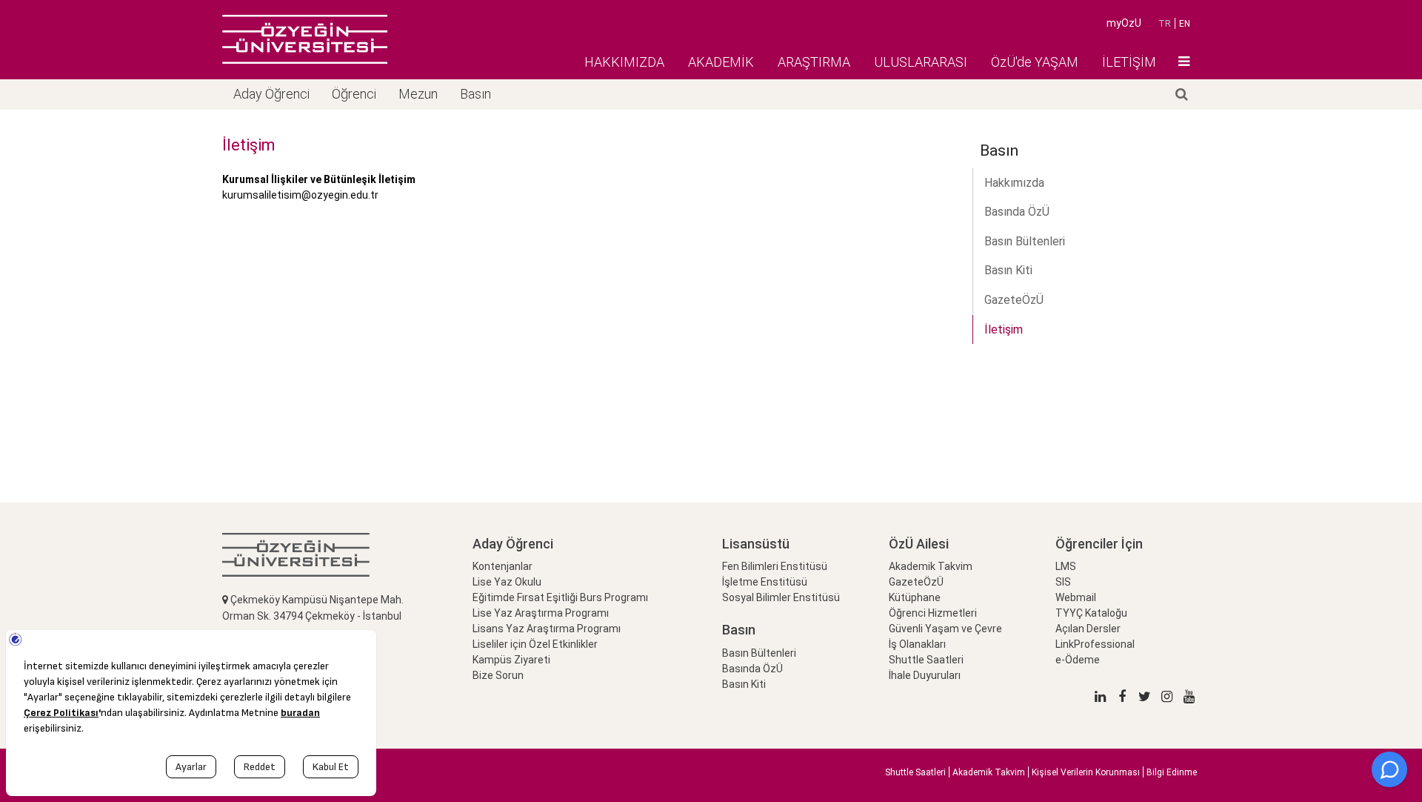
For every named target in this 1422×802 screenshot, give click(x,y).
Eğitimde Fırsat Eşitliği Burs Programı (560, 597)
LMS (1065, 566)
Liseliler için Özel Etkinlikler (535, 644)
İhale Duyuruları (925, 675)
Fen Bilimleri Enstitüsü (774, 566)
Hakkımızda (1014, 183)
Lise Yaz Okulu (507, 582)
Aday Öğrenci (271, 94)
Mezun (418, 94)
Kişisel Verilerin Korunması (1086, 772)
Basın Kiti (1008, 270)
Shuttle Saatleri (926, 660)
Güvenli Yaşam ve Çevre (945, 628)
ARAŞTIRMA (814, 62)
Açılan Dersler (1088, 628)
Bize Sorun (498, 675)
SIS (1063, 582)
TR (1164, 24)
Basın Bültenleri (1024, 241)
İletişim (1003, 329)
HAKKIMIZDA (624, 62)
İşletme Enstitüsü (764, 582)
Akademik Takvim (930, 566)
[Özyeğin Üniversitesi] (304, 39)
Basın (475, 94)
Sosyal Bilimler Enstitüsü (781, 597)
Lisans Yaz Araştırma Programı (547, 628)
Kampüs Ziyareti (511, 660)
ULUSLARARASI (920, 62)
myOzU (1123, 23)
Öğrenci (354, 94)
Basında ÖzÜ (1016, 212)
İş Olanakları (917, 644)
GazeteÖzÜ (1014, 300)
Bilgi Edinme (1171, 772)
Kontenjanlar (503, 566)
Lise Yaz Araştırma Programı (541, 613)
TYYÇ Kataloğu (1091, 613)
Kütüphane (915, 597)
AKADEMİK (721, 62)
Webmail (1075, 597)
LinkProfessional (1095, 644)
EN (1184, 24)
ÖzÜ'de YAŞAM (1034, 62)
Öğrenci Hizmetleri (933, 613)
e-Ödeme (1077, 660)
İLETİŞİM (1129, 62)
